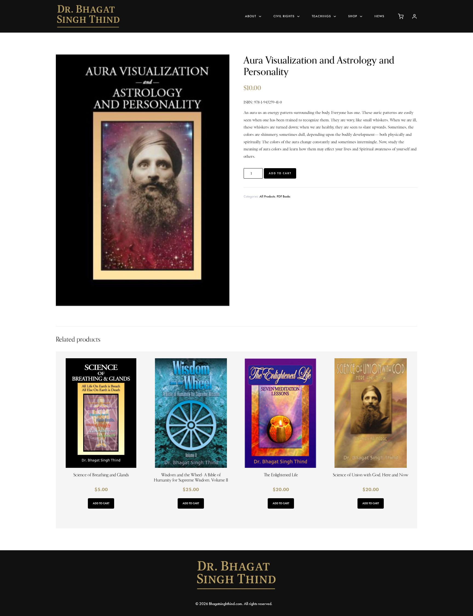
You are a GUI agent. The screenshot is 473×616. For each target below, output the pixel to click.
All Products (267, 196)
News (379, 16)
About (250, 16)
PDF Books (283, 196)
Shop (352, 16)
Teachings (321, 16)
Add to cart (280, 173)
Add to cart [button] (101, 503)
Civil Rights (284, 16)
